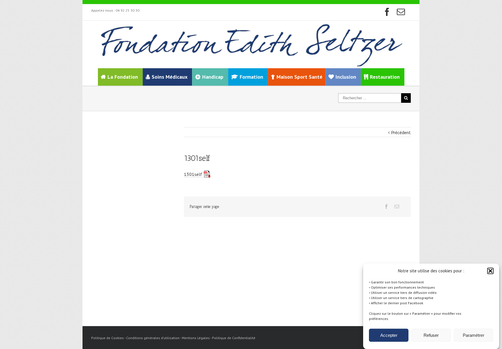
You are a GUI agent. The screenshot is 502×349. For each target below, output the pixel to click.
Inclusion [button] (346, 76)
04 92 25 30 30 (127, 10)
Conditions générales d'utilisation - (154, 338)
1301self (193, 174)
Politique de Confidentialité (233, 338)
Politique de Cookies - (108, 338)
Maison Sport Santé (299, 76)
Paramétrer (473, 335)
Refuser (431, 335)
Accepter (388, 335)
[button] (490, 271)
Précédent (401, 132)
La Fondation (122, 76)
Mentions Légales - (197, 338)
